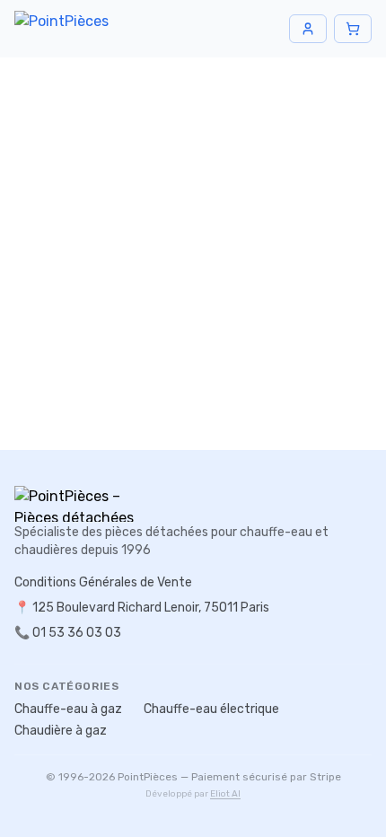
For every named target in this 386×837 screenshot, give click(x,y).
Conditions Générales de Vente (103, 582)
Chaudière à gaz (60, 730)
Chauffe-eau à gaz (68, 709)
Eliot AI (225, 794)
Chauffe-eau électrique (211, 709)
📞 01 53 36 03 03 (67, 632)
